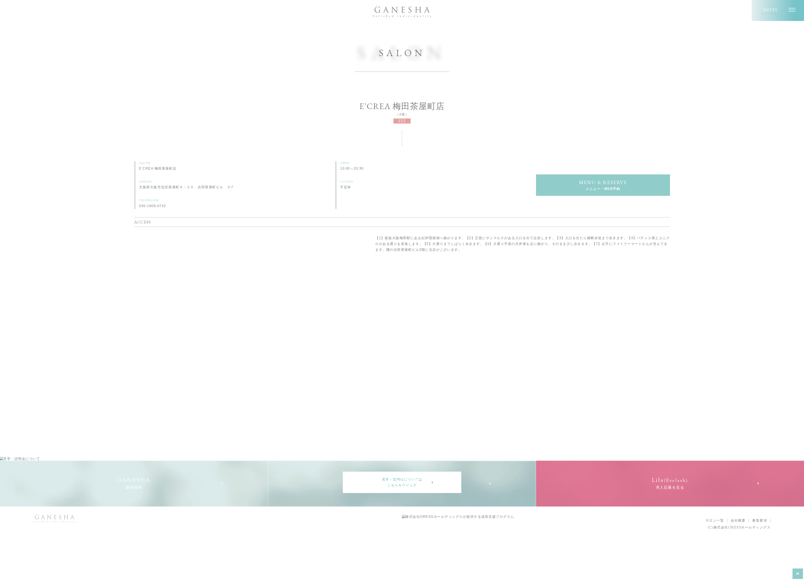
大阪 (402, 114)
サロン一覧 (715, 520)
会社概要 (738, 520)
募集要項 (759, 520)
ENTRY (770, 10)
